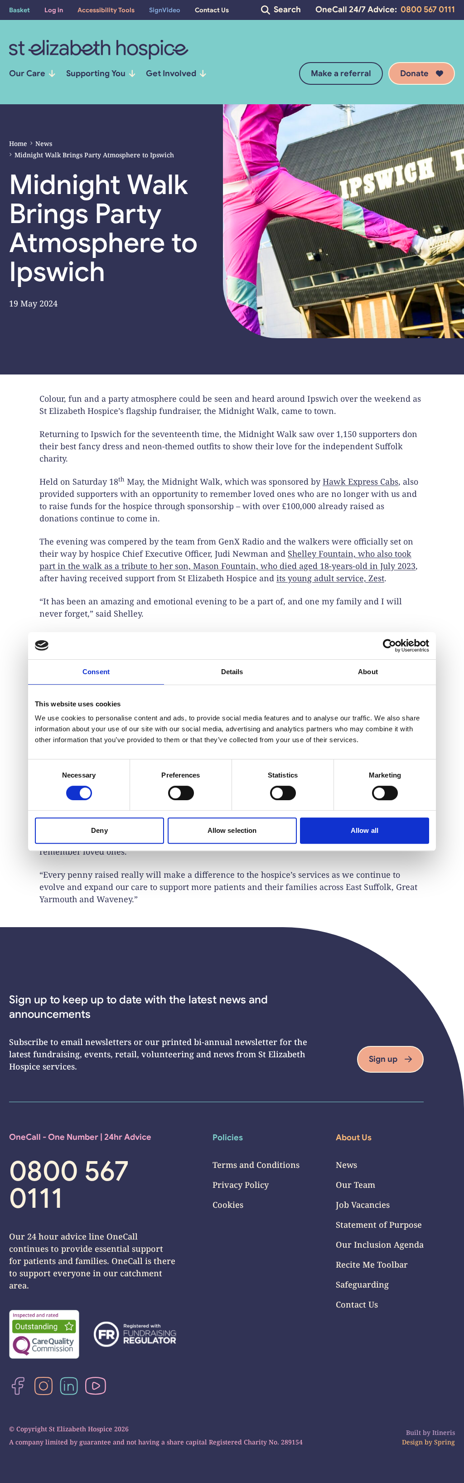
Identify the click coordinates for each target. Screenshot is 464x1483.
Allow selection (232, 830)
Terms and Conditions (256, 1164)
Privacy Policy (241, 1184)
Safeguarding (362, 1284)
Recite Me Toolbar (372, 1264)
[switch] (181, 793)
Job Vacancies (363, 1204)
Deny (99, 830)
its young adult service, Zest (330, 578)
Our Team (355, 1184)
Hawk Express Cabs (360, 481)
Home (18, 143)
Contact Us (357, 1304)
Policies (228, 1138)
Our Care (27, 73)
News (43, 143)
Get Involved (171, 73)
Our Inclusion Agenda (380, 1244)
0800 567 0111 (428, 9)
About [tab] (368, 672)
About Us (354, 1138)
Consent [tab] (96, 672)
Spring (444, 1442)
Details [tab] (232, 672)
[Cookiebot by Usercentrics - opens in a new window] (389, 645)
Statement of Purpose (379, 1224)
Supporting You (96, 73)
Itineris (443, 1432)
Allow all (364, 830)
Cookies (228, 1204)
